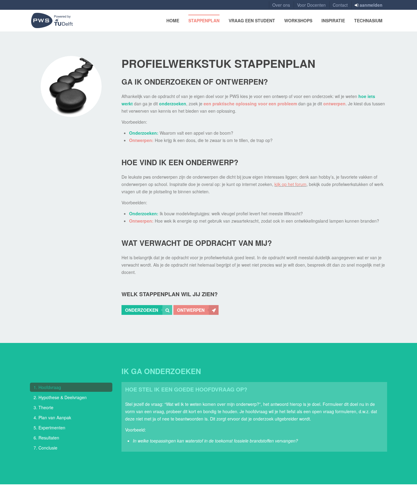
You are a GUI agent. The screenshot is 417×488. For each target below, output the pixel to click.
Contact (340, 5)
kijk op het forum (290, 184)
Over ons (281, 5)
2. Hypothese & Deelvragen (60, 397)
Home (172, 20)
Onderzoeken (141, 310)
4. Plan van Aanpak (52, 417)
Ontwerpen (191, 310)
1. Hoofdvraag (47, 387)
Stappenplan (203, 20)
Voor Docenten (311, 5)
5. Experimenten (49, 427)
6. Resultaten (46, 438)
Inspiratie (333, 20)
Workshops (298, 20)
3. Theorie (43, 407)
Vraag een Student (252, 20)
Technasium (368, 20)
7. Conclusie (45, 448)
